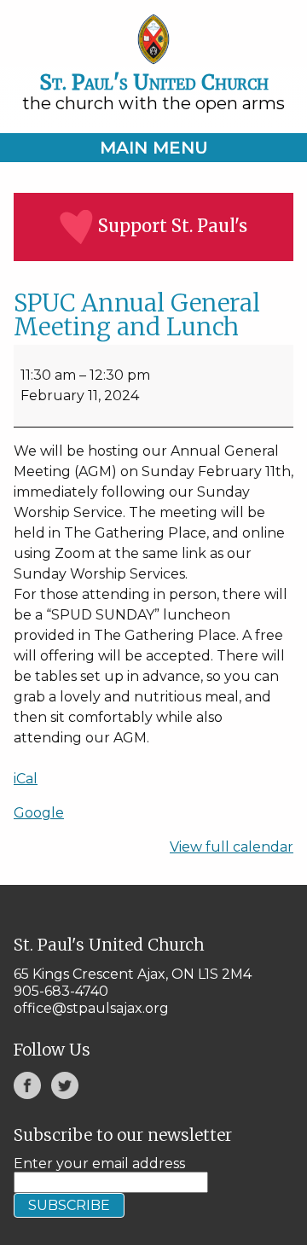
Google (39, 813)
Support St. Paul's (172, 225)
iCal (26, 779)
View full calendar (231, 847)
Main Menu (154, 147)
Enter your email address (99, 1163)
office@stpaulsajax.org (91, 1008)
